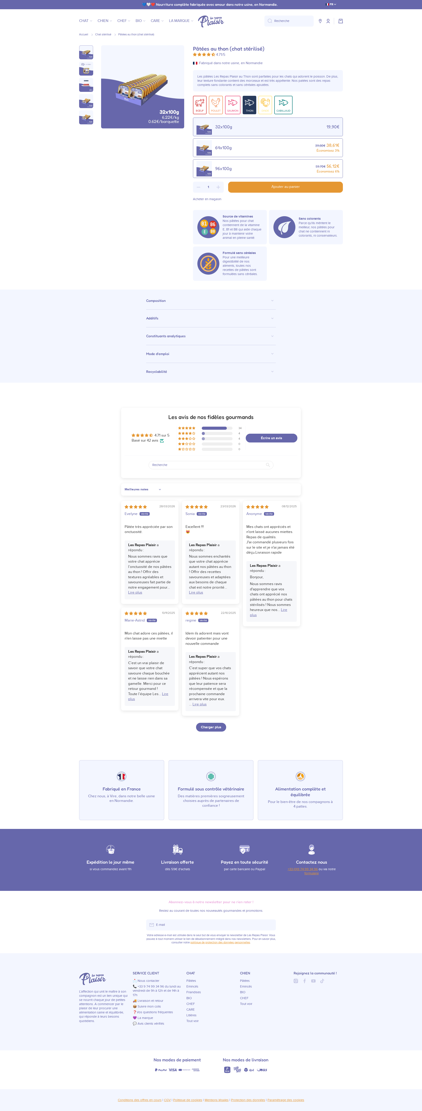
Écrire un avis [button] (271, 438)
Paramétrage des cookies (285, 1100)
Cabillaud (283, 110)
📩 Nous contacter (146, 981)
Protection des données (248, 1100)
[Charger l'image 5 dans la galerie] (86, 117)
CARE (190, 1009)
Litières (191, 1015)
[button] (340, 21)
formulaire (311, 873)
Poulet (216, 110)
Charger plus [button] (211, 727)
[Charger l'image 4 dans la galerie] (86, 101)
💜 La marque (143, 1018)
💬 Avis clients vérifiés (148, 1024)
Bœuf (200, 110)
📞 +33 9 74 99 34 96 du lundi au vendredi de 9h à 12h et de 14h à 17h (157, 991)
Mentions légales (217, 1100)
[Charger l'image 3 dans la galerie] (86, 85)
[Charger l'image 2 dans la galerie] (86, 69)
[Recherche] (268, 21)
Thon (249, 110)
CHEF (190, 1004)
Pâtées (191, 981)
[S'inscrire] (270, 924)
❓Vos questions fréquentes (153, 1012)
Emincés (192, 986)
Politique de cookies (187, 1100)
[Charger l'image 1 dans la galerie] (86, 52)
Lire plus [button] (135, 592)
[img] (136, 507)
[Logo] (211, 21)
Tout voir (192, 1021)
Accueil (83, 34)
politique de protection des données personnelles (220, 942)
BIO (189, 998)
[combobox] (289, 21)
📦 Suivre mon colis (147, 1006)
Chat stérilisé (103, 34)
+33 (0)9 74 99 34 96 (303, 869)
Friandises (193, 992)
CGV (167, 1100)
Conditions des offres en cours (140, 1100)
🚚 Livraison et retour (148, 1001)
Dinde (265, 110)
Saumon (232, 110)
